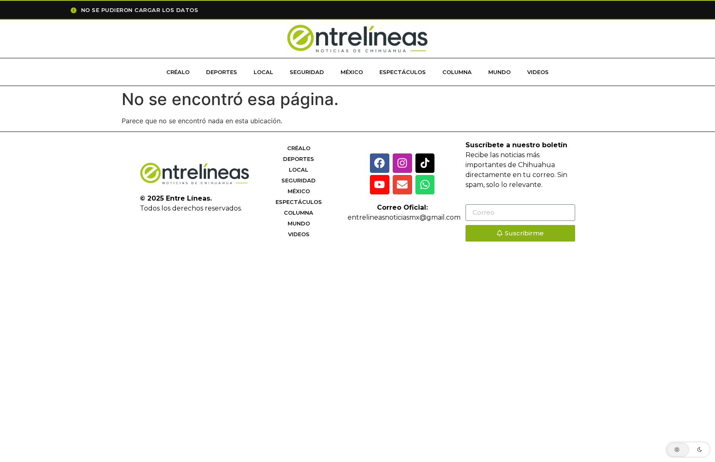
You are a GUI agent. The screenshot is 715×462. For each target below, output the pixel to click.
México (352, 72)
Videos (538, 72)
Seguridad (307, 72)
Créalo (178, 72)
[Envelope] (402, 184)
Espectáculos (402, 72)
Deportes (221, 72)
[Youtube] (379, 184)
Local (263, 72)
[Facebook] (379, 163)
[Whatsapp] (425, 184)
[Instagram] (402, 163)
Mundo (499, 72)
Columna (457, 72)
